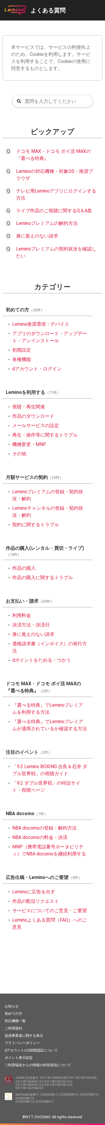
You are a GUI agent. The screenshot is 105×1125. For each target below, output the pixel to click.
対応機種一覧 (15, 1021)
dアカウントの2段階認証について (31, 1050)
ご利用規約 (13, 1028)
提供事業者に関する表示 (24, 1036)
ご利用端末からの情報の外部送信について (38, 1065)
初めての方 (13, 1014)
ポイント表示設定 (19, 1058)
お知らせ (12, 1006)
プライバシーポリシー (22, 1043)
